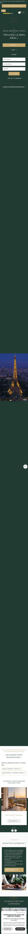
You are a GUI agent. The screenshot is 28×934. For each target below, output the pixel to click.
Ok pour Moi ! (20, 929)
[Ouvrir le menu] (3, 10)
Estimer (14, 54)
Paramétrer (7, 929)
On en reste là (20, 912)
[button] (15, 830)
